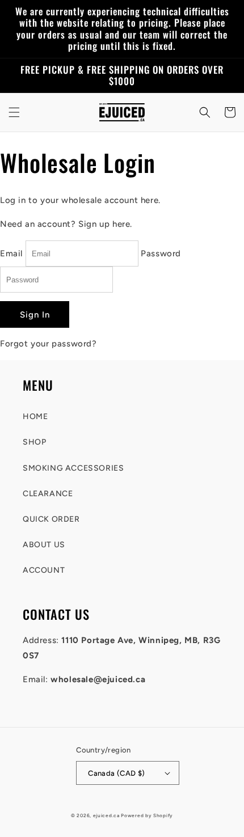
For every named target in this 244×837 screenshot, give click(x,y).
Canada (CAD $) (116, 773)
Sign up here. (105, 224)
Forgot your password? (48, 344)
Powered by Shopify (147, 815)
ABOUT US (44, 544)
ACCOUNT (44, 570)
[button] (14, 112)
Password (161, 253)
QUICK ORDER (51, 519)
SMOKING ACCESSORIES (73, 468)
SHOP (34, 442)
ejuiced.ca (106, 815)
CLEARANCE (48, 493)
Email (11, 253)
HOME (35, 416)
